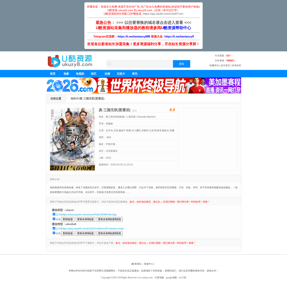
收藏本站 (214, 65)
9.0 (172, 110)
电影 (66, 73)
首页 (52, 73)
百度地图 (159, 277)
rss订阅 (182, 277)
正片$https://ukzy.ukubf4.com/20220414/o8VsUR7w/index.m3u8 (90, 228)
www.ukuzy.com (145, 277)
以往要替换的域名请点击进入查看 (153, 22)
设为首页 (225, 65)
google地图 (171, 277)
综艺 (93, 73)
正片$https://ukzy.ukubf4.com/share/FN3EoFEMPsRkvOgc (86, 214)
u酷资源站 (136, 263)
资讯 (134, 73)
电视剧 (80, 73)
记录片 (121, 73)
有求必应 (236, 65)
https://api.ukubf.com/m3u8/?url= (163, 13)
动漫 (107, 73)
